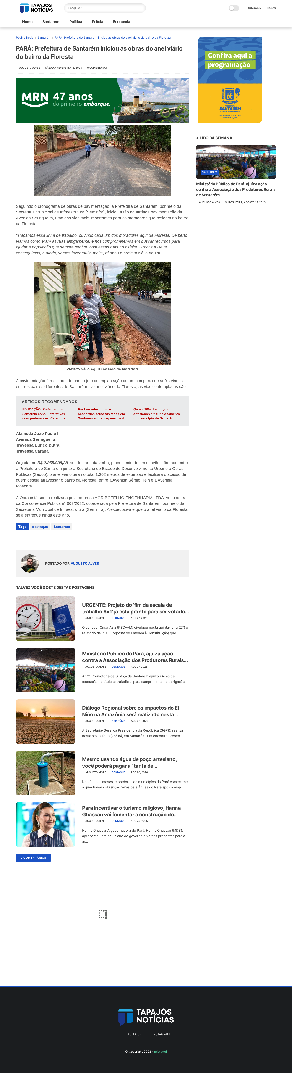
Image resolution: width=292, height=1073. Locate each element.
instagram (161, 1034)
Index (271, 8)
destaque (40, 527)
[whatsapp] (38, 539)
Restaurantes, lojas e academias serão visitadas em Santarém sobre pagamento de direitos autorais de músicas (102, 414)
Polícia (97, 21)
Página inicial (25, 37)
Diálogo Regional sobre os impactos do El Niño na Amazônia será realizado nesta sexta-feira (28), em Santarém (130, 711)
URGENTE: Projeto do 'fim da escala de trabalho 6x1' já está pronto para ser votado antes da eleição (133, 608)
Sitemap (254, 8)
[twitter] (29, 539)
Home (27, 21)
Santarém (50, 21)
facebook (133, 1034)
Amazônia (118, 720)
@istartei (160, 1051)
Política (75, 21)
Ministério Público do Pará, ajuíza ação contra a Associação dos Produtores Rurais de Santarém (133, 657)
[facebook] (20, 539)
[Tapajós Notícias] (36, 12)
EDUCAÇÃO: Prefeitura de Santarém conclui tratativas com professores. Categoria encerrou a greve (43, 414)
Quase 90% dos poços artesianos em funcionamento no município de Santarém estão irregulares (156, 414)
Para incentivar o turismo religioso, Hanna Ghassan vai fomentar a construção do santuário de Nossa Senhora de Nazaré (131, 811)
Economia (121, 21)
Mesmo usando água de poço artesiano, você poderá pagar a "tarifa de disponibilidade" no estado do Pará (129, 762)
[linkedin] (56, 539)
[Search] (141, 8)
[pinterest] (47, 539)
